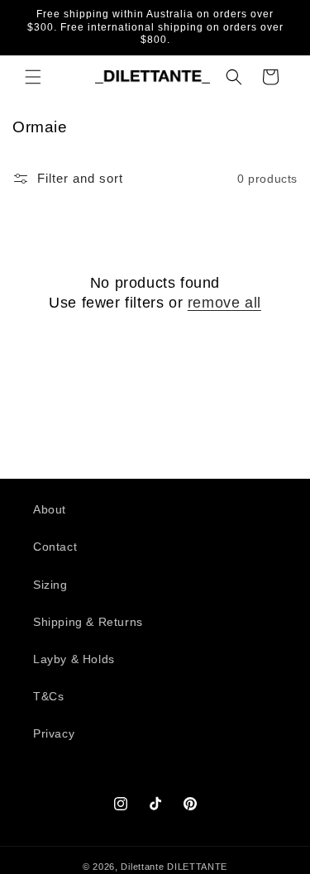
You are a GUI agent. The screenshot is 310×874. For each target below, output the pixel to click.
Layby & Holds (74, 659)
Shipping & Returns (88, 621)
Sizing (50, 584)
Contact (55, 546)
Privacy (53, 733)
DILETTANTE (197, 867)
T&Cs (48, 696)
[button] (33, 77)
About (49, 509)
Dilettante (142, 867)
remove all (224, 302)
